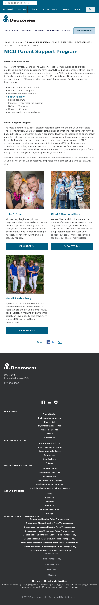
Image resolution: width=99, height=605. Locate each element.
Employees (49, 455)
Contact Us (49, 437)
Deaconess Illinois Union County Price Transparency (49, 539)
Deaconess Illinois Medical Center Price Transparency (49, 535)
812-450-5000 (11, 383)
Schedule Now (84, 30)
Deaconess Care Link (49, 472)
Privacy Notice (51, 564)
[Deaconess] (19, 18)
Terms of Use (51, 553)
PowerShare (49, 476)
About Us (49, 505)
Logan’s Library (16, 97)
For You (66, 30)
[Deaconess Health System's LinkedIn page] (49, 402)
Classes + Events (49, 430)
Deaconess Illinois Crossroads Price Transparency (49, 531)
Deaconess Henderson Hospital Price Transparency (49, 527)
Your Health (53, 30)
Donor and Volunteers (49, 451)
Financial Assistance (50, 509)
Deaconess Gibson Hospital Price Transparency (49, 523)
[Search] (90, 9)
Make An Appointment (49, 418)
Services (39, 30)
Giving (49, 513)
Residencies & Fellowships (49, 484)
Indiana (17, 42)
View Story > (27, 246)
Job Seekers (49, 459)
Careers (49, 433)
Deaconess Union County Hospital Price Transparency (49, 546)
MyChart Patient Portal (49, 426)
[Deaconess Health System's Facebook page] (43, 402)
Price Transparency (51, 559)
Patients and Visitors (49, 443)
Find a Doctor (11, 30)
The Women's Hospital (37, 42)
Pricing (49, 463)
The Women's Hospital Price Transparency (49, 550)
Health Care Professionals (49, 447)
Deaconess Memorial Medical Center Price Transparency (49, 542)
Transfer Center (49, 468)
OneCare (51, 569)
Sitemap (51, 575)
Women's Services (62, 42)
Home (8, 42)
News (49, 494)
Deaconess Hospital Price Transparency (49, 519)
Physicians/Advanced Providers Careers (49, 488)
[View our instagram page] (56, 402)
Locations (26, 30)
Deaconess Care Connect (49, 480)
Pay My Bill (49, 422)
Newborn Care (83, 42)
